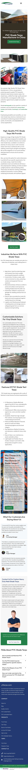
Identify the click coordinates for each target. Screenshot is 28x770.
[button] (21, 3)
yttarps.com (6, 685)
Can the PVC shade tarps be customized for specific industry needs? (12, 662)
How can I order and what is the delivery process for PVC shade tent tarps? (13, 675)
